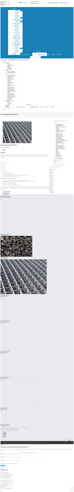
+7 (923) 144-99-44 (34, 1)
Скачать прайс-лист (26, 54)
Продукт (6, 192)
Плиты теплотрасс (17, 42)
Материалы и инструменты (60, 148)
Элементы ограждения (17, 43)
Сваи (17, 33)
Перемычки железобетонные (61, 126)
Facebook (6, 191)
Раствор (16, 51)
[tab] (26, 149)
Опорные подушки (16, 36)
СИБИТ (16, 11)
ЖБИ (16, 21)
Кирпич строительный (17, 19)
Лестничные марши (16, 32)
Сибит (57, 144)
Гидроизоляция (58, 155)
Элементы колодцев (16, 37)
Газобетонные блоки (59, 146)
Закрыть (1, 444)
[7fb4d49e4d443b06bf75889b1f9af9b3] (17, 142)
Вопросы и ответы (41, 54)
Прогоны (16, 27)
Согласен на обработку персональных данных (10, 463)
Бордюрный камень (16, 44)
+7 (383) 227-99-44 (34, 3)
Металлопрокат (7, 147)
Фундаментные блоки (17, 22)
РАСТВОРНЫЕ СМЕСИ (16, 48)
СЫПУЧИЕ (14, 53)
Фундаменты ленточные (60, 142)
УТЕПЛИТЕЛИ (14, 54)
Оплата (47, 54)
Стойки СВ (16, 28)
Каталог (14, 8)
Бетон (17, 49)
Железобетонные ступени (60, 130)
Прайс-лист (5, 434)
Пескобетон (17, 50)
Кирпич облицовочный (17, 20)
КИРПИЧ (16, 17)
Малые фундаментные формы (61, 140)
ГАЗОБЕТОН (16, 10)
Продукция (5, 433)
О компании (38, 51)
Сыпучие (57, 153)
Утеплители (58, 154)
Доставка (53, 54)
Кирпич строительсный (60, 145)
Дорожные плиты (17, 34)
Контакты (59, 54)
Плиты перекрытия (16, 23)
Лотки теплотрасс (17, 40)
